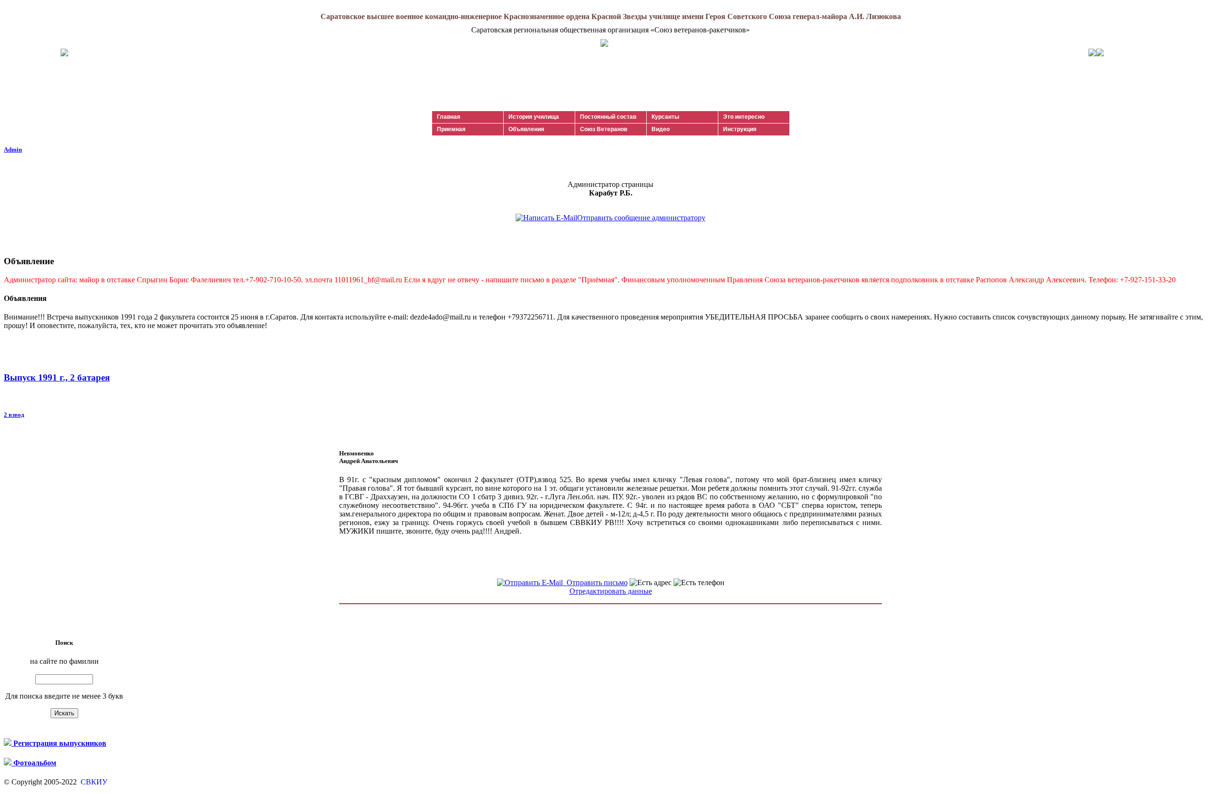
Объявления (526, 129)
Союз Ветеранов (603, 129)
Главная (448, 116)
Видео (661, 129)
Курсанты (665, 116)
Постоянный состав (608, 116)
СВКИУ (93, 782)
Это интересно (744, 116)
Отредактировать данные (610, 591)
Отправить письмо (595, 582)
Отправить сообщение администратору (641, 218)
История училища (533, 116)
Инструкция (739, 129)
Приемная (451, 129)
